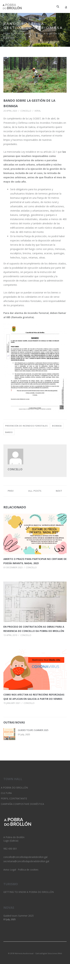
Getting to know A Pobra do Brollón (28, 892)
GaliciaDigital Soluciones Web (48, 953)
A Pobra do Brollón (14, 787)
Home (6, 33)
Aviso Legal (9, 869)
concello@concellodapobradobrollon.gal (25, 857)
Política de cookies (28, 869)
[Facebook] (40, 948)
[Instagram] (35, 948)
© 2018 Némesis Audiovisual (20, 953)
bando (9, 432)
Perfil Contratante (14, 798)
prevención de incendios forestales (26, 425)
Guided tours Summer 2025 (33, 730)
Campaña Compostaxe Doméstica (22, 804)
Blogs (18, 33)
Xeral (37, 110)
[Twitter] (29, 948)
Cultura (6, 793)
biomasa (57, 425)
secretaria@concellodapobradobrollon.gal (26, 861)
